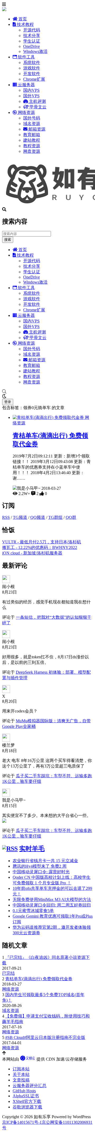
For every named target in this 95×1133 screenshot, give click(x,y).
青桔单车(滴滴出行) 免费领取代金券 (38, 979)
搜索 (7, 240)
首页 (22, 19)
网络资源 (26, 112)
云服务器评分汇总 (29, 1085)
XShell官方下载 (27, 1101)
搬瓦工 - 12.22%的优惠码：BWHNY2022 (39, 547)
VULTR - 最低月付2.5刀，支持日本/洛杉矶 (41, 542)
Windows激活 (35, 51)
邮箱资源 (36, 129)
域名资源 (31, 123)
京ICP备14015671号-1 (22, 1122)
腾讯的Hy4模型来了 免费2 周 (39, 866)
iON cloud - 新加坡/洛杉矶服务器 (32, 553)
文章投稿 (21, 1080)
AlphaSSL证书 (26, 1096)
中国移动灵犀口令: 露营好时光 (41, 872)
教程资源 (31, 146)
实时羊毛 (32, 848)
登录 (7, 402)
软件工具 (26, 57)
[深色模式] (47, 396)
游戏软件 (31, 68)
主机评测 (37, 101)
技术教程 (25, 24)
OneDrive (31, 46)
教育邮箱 (31, 134)
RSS (6, 517)
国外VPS (31, 96)
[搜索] (47, 391)
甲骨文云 (37, 107)
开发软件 (31, 73)
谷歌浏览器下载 (27, 1107)
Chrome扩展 (34, 79)
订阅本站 (21, 1069)
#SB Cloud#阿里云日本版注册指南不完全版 (45, 1037)
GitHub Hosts (24, 1091)
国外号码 (31, 118)
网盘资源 (31, 151)
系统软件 (31, 62)
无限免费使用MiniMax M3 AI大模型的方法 (52, 899)
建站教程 (31, 140)
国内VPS (31, 90)
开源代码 (31, 30)
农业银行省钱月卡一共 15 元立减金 (45, 860)
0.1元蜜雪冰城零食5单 (33, 910)
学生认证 (31, 41)
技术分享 (31, 35)
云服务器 (26, 84)
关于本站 (21, 1074)
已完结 (8, 973)
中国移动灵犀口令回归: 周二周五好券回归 (52, 905)
